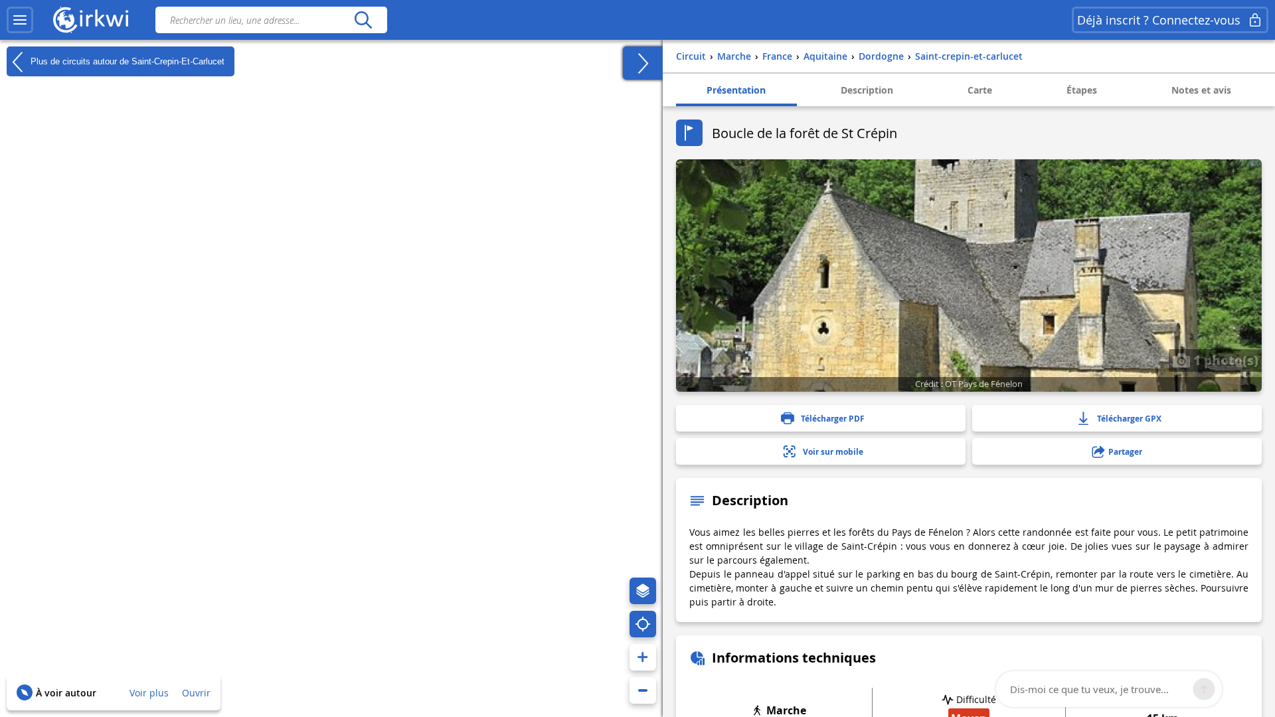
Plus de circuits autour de (126, 61)
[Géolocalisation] (643, 624)
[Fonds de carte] (643, 591)
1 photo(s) (1224, 360)
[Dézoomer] (643, 690)
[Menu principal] (20, 20)
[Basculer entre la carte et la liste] (643, 63)
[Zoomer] (643, 657)
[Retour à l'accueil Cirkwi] (91, 20)
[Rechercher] (363, 20)
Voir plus (149, 692)
